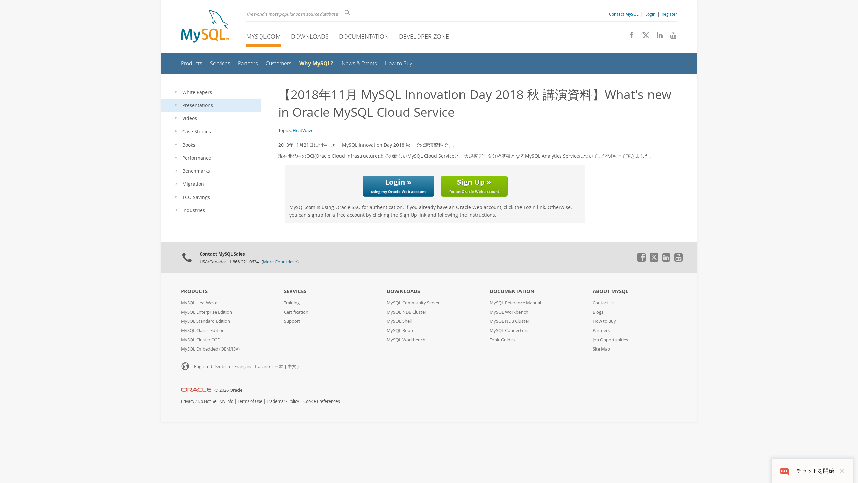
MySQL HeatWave (199, 303)
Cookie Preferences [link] (321, 401)
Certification (296, 312)
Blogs (598, 312)
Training (292, 303)
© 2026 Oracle (228, 390)
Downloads (310, 36)
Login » (398, 185)
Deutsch (221, 366)
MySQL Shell (399, 321)
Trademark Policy (283, 401)
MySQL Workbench (406, 340)
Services (295, 291)
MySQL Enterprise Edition (206, 312)
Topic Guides (502, 340)
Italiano (262, 366)
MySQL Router (401, 330)
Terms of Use (250, 401)
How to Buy (604, 321)
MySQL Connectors (509, 330)
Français (242, 366)
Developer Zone (424, 36)
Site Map (601, 349)
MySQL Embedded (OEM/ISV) (210, 349)
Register (669, 14)
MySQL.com (263, 36)
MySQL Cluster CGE (200, 340)
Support (292, 321)
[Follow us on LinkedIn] (657, 37)
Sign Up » (474, 185)
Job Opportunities (610, 340)
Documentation (364, 36)
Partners (601, 330)
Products (194, 291)
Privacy (187, 401)
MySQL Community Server (413, 303)
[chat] (784, 471)
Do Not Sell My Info (215, 401)
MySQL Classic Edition (203, 330)
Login (650, 14)
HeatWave (303, 130)
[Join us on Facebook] (629, 37)
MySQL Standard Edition (205, 321)
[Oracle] (196, 390)
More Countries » (280, 262)
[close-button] (842, 471)
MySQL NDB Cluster (406, 312)
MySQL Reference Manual (515, 303)
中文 (292, 366)
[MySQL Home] (205, 27)
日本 (278, 366)
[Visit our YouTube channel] (671, 37)
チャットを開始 (815, 471)
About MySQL (610, 291)
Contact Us (603, 303)
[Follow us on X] (643, 37)
